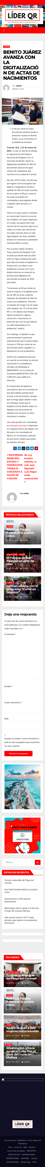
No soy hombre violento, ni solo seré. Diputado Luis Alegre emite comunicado (31, 467)
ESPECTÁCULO (14, 1155)
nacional (34, 1158)
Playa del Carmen (13, 972)
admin (19, 86)
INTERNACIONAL (28, 1155)
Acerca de (18, 1147)
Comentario (10, 634)
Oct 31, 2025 (13, 983)
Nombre (8, 686)
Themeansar (22, 1144)
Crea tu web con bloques (16, 1151)
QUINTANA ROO (12, 1162)
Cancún (6, 46)
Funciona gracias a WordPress (15, 1140)
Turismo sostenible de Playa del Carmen (21, 977)
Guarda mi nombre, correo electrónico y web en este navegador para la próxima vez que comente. (21, 742)
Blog (25, 1147)
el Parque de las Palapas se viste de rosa (20, 561)
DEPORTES (31, 1151)
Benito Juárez (12, 554)
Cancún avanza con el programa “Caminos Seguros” (22, 589)
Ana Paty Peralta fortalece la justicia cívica (20, 533)
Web (6, 719)
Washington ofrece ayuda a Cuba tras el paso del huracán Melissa (21, 1052)
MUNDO (9, 1045)
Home (10, 1147)
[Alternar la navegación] (24, 30)
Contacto (32, 1147)
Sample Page (25, 1162)
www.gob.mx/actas (18, 426)
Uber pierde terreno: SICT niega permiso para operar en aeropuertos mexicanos (20, 920)
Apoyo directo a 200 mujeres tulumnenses (22, 1029)
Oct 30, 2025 (13, 1062)
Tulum (9, 1024)
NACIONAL (25, 1158)
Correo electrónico (13, 703)
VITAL (34, 1162)
